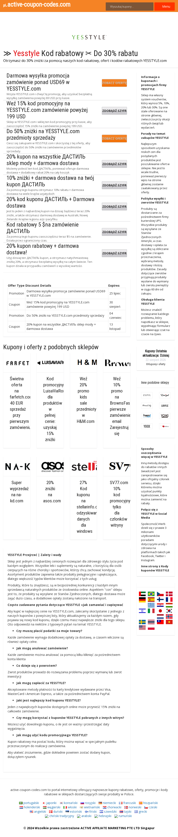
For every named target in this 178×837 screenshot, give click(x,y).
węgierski (53, 807)
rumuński (125, 816)
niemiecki (109, 803)
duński (58, 811)
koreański (70, 803)
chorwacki (113, 807)
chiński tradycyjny (61, 816)
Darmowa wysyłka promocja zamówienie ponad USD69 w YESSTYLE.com (38, 82)
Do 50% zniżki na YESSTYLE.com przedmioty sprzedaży (43, 134)
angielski (39, 811)
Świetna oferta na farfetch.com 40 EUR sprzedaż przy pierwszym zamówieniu (21, 403)
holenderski (31, 807)
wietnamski (91, 807)
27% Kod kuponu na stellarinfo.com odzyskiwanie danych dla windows (90, 507)
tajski (127, 811)
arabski (86, 816)
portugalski (31, 803)
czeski (152, 807)
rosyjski (90, 803)
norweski (134, 807)
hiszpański (150, 803)
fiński (92, 811)
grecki (142, 811)
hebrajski (104, 816)
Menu (165, 6)
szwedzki (110, 811)
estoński (75, 811)
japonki (50, 803)
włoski (72, 807)
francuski (129, 803)
